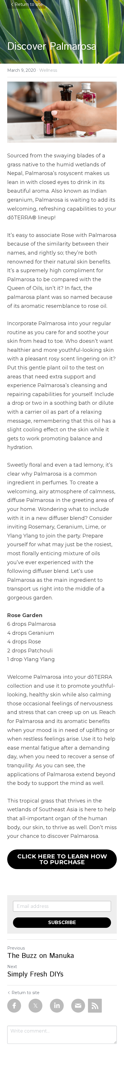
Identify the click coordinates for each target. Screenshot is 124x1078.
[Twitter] (35, 1006)
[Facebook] (14, 1006)
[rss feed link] (95, 1006)
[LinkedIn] (57, 1006)
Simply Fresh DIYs (35, 974)
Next (12, 966)
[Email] (78, 1006)
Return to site (29, 4)
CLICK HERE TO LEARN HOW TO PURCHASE (62, 859)
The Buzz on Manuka (40, 956)
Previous (16, 948)
